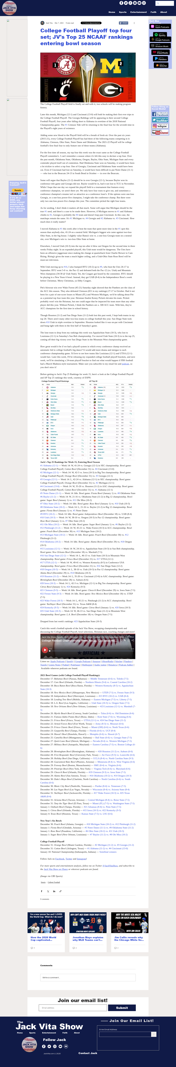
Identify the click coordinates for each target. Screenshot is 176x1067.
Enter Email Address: (108, 1030)
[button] (17, 192)
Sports (43, 882)
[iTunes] (130, 3)
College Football (54, 882)
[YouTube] (139, 3)
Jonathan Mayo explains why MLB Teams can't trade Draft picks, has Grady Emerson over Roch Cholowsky (88, 938)
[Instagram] (144, 3)
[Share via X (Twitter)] (48, 891)
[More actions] (134, 23)
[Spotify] (135, 3)
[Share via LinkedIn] (54, 891)
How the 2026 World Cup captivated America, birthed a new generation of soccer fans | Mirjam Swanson (45, 938)
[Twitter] (126, 3)
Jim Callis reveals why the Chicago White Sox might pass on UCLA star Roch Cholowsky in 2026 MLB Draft (129, 938)
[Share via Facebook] (41, 891)
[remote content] (88, 647)
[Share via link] (60, 891)
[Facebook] (121, 3)
